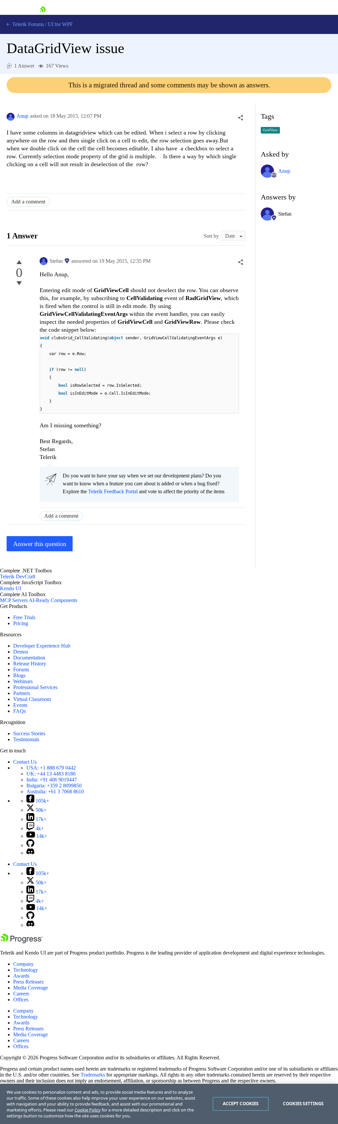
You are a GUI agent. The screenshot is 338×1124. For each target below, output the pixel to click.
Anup (22, 116)
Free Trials (24, 617)
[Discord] (30, 853)
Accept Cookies (241, 1104)
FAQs (19, 711)
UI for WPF (60, 24)
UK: (51, 773)
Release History (29, 663)
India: (51, 779)
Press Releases (28, 982)
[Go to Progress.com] (21, 941)
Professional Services (35, 687)
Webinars (23, 681)
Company (23, 964)
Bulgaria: (54, 785)
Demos (20, 651)
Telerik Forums (27, 24)
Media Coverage (30, 987)
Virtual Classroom (32, 699)
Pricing (20, 623)
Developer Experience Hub (41, 646)
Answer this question (39, 543)
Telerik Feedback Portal (113, 491)
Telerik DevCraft (17, 576)
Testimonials (26, 739)
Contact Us (25, 762)
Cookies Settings (303, 1104)
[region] (169, 1104)
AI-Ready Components (53, 600)
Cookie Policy (88, 1110)
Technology (25, 970)
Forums (21, 669)
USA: (51, 768)
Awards (21, 976)
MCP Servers (14, 600)
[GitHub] (30, 845)
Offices (20, 999)
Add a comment (28, 201)
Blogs (19, 675)
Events (20, 705)
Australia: (55, 791)
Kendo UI (10, 588)
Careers (21, 993)
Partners (21, 693)
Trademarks (93, 1075)
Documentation (29, 657)
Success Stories (29, 733)
